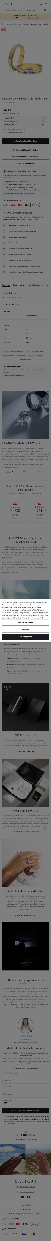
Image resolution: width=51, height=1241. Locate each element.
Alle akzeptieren (25, 637)
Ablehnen (25, 630)
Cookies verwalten (25, 622)
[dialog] (25, 620)
